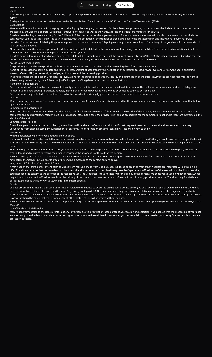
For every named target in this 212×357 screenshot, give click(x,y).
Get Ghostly (123, 5)
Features (93, 5)
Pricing (107, 5)
